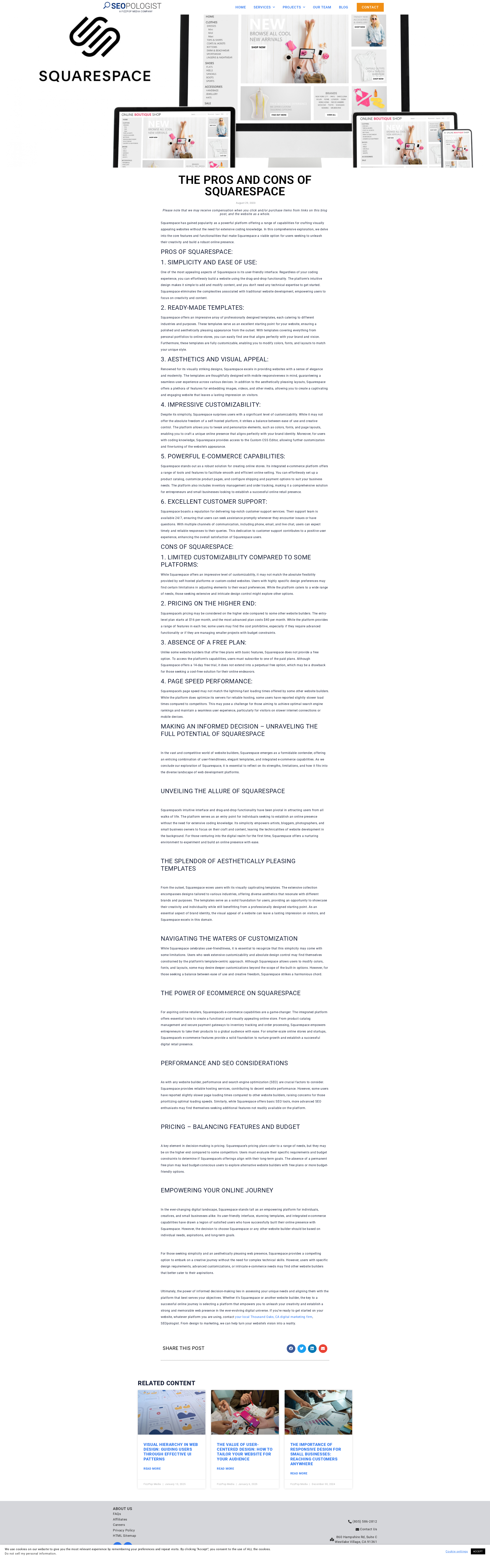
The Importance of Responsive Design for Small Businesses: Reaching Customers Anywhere (315, 1454)
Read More (152, 1468)
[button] (291, 1348)
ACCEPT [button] (478, 1551)
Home (240, 7)
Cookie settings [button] (457, 1551)
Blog (343, 7)
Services (262, 7)
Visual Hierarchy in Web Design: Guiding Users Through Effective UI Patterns (171, 1451)
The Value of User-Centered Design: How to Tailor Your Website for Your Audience (244, 1451)
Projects (292, 7)
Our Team (322, 7)
